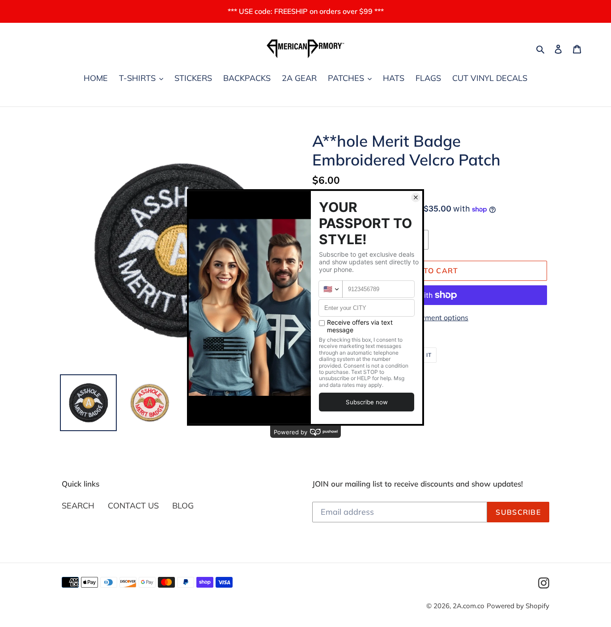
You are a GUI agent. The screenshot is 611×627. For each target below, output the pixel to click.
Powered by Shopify (518, 606)
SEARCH (78, 505)
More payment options (430, 317)
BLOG (183, 505)
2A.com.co (468, 606)
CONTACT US (133, 505)
